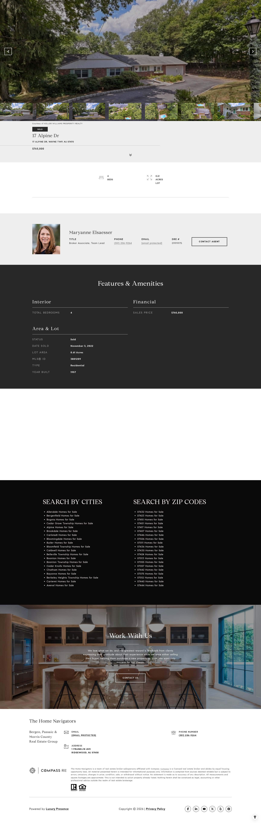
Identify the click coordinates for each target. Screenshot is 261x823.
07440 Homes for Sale (150, 581)
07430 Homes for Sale (150, 550)
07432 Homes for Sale (150, 511)
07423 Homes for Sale (150, 515)
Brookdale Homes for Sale (62, 531)
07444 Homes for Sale (150, 585)
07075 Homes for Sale (150, 573)
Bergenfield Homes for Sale (63, 515)
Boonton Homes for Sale (61, 558)
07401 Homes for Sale (150, 523)
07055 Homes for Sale (150, 562)
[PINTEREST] (229, 809)
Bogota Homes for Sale (60, 519)
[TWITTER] (212, 809)
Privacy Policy (155, 809)
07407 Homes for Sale (150, 531)
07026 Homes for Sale (150, 538)
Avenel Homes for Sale (60, 585)
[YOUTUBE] (204, 809)
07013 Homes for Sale (150, 558)
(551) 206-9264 (123, 243)
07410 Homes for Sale (150, 519)
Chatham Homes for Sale (62, 569)
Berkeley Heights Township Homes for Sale (72, 577)
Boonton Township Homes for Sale (67, 562)
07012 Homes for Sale (150, 577)
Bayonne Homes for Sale (61, 573)
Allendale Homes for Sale (62, 511)
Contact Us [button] (130, 678)
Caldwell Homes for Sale (61, 550)
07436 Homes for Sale (150, 546)
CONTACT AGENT (209, 241)
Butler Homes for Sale (60, 542)
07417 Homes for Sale (150, 527)
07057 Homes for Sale (150, 566)
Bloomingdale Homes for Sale (64, 538)
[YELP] (221, 809)
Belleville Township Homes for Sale (67, 554)
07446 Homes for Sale (150, 535)
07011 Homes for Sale (150, 542)
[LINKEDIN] (196, 809)
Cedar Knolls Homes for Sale (64, 566)
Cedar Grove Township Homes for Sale (70, 523)
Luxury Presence (57, 809)
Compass (165, 769)
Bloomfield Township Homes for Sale (68, 546)
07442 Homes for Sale (150, 569)
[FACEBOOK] (188, 809)
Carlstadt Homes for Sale (62, 535)
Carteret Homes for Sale (61, 581)
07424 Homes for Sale (150, 554)
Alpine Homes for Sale (60, 527)
